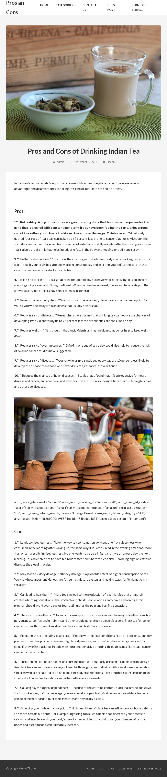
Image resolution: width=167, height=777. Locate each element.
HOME (90, 768)
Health (111, 161)
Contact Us (106, 768)
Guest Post (126, 768)
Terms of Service (149, 768)
